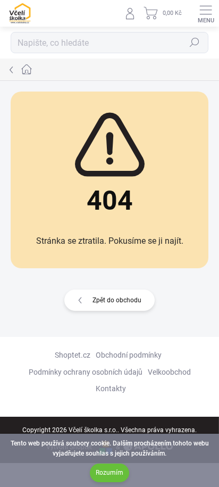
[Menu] (205, 13)
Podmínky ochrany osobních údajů (85, 372)
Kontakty (111, 388)
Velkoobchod (169, 372)
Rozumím (109, 472)
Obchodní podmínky (129, 355)
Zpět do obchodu (116, 300)
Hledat (194, 42)
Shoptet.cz (72, 355)
